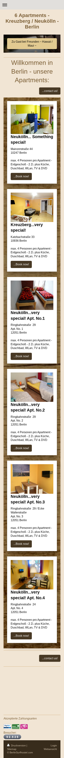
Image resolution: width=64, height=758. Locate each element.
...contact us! (50, 90)
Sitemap (11, 749)
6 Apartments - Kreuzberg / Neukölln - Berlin (32, 21)
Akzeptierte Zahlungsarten (20, 718)
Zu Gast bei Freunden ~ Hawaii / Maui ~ (32, 43)
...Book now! (21, 176)
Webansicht (50, 749)
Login (54, 745)
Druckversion (18, 745)
